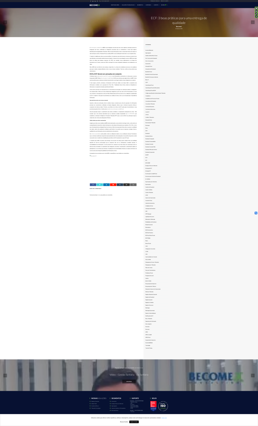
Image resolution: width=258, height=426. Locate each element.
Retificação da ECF (149, 315)
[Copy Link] (256, 13)
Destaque (147, 125)
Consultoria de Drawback (150, 101)
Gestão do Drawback (149, 187)
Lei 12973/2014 (131, 113)
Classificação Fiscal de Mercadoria (152, 87)
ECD (146, 157)
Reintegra (147, 307)
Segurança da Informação (150, 321)
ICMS (146, 195)
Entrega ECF (148, 171)
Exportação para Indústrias (151, 181)
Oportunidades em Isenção (151, 256)
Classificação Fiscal (149, 85)
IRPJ (146, 211)
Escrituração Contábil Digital (107, 78)
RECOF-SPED (148, 281)
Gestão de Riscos (95, 405)
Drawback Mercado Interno (151, 149)
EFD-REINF (147, 162)
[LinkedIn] (256, 11)
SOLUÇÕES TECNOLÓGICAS (128, 5)
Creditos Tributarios (149, 117)
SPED (146, 332)
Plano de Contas (148, 267)
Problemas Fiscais (149, 273)
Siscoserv (147, 329)
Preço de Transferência (150, 270)
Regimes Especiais (95, 401)
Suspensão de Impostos (150, 340)
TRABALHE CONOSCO (155, 1)
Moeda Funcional (149, 224)
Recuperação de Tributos (150, 286)
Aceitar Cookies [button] (134, 421)
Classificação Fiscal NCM (150, 90)
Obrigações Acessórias (150, 248)
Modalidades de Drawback (150, 222)
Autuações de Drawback (150, 69)
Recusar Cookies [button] (124, 421)
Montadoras (148, 227)
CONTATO (156, 5)
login (99, 194)
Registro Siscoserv (149, 305)
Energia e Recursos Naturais (151, 165)
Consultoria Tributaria (150, 103)
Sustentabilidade (149, 342)
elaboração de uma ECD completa (104, 76)
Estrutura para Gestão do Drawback (153, 176)
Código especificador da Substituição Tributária (155, 93)
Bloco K (147, 79)
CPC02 (146, 114)
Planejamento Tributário (150, 264)
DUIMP (147, 154)
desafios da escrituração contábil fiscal (115, 109)
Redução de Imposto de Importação (153, 289)
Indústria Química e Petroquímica (118, 408)
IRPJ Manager (148, 213)
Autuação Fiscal (148, 66)
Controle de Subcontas (150, 109)
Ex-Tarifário (147, 179)
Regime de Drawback (149, 297)
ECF (146, 160)
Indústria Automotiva (149, 203)
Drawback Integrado (149, 138)
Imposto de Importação (150, 197)
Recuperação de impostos (150, 283)
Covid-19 (147, 112)
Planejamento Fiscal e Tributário (152, 262)
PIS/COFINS (148, 259)
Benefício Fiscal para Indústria (151, 77)
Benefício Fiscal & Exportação (151, 74)
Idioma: (163, 5)
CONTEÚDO (148, 5)
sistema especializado (96, 133)
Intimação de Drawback (150, 208)
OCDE (146, 251)
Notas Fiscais (148, 243)
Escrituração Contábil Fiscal (96, 47)
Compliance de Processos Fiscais (152, 98)
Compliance (147, 95)
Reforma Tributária (149, 291)
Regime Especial (148, 299)
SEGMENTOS (140, 5)
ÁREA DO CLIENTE (164, 1)
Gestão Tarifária (148, 189)
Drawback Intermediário (150, 141)
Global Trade (94, 403)
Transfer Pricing (148, 348)
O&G (146, 246)
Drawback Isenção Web (150, 146)
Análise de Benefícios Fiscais (151, 55)
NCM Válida (147, 238)
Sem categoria (148, 323)
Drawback (147, 133)
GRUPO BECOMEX (115, 5)
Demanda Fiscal (148, 120)
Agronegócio (148, 52)
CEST (146, 82)
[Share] (256, 16)
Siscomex (147, 326)
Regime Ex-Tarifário (149, 302)
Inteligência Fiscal (149, 205)
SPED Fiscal (147, 337)
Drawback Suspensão (149, 152)
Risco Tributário (148, 318)
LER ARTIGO (129, 381)
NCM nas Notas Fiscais (150, 235)
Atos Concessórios (149, 61)
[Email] (256, 8)
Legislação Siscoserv (149, 216)
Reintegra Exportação (150, 310)
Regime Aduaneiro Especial (151, 294)
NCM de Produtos (149, 232)
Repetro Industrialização (150, 313)
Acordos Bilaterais (149, 50)
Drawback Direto (149, 136)
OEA (146, 254)
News (146, 240)
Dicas (146, 128)
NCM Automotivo (149, 230)
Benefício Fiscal (148, 71)
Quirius (147, 278)
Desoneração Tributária (150, 122)
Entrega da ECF (148, 168)
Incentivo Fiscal (148, 200)
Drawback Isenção (149, 144)
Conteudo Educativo (149, 106)
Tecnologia (147, 345)
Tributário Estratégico (96, 408)
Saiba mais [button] (164, 417)
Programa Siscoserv (149, 275)
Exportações (148, 184)
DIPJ (146, 130)
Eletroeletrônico (114, 410)
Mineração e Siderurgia (150, 219)
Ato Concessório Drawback (151, 58)
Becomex (179, 26)
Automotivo (147, 63)
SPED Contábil (148, 334)
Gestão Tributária (149, 192)
